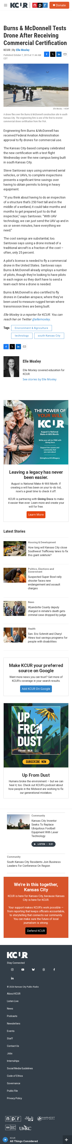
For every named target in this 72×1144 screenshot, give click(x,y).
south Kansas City (49, 335)
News (31, 602)
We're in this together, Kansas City (36, 887)
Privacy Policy (14, 1098)
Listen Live (13, 1001)
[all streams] (67, 1139)
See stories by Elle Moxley (39, 379)
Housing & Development (42, 542)
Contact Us (13, 1046)
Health (31, 628)
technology (22, 335)
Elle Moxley (23, 50)
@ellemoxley (41, 319)
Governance (13, 1083)
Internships (13, 1061)
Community (38, 815)
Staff (10, 1038)
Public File (12, 1091)
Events (11, 1031)
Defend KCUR (36, 931)
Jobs (9, 1053)
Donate (61, 5)
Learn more (36, 514)
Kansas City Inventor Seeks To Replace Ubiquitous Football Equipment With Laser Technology (44, 828)
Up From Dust (36, 775)
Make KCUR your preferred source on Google (36, 668)
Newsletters (13, 1023)
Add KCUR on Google (36, 689)
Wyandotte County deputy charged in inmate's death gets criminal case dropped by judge (47, 611)
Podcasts (12, 1016)
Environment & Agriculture (31, 328)
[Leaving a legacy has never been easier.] (36, 432)
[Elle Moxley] (11, 366)
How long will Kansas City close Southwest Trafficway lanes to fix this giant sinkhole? (48, 551)
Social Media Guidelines (20, 1068)
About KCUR (13, 993)
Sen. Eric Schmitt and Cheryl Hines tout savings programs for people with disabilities (47, 637)
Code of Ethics (15, 1076)
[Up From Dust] (36, 735)
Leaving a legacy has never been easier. (36, 475)
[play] (5, 1139)
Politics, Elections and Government (41, 570)
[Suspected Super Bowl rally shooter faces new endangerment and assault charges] (14, 575)
